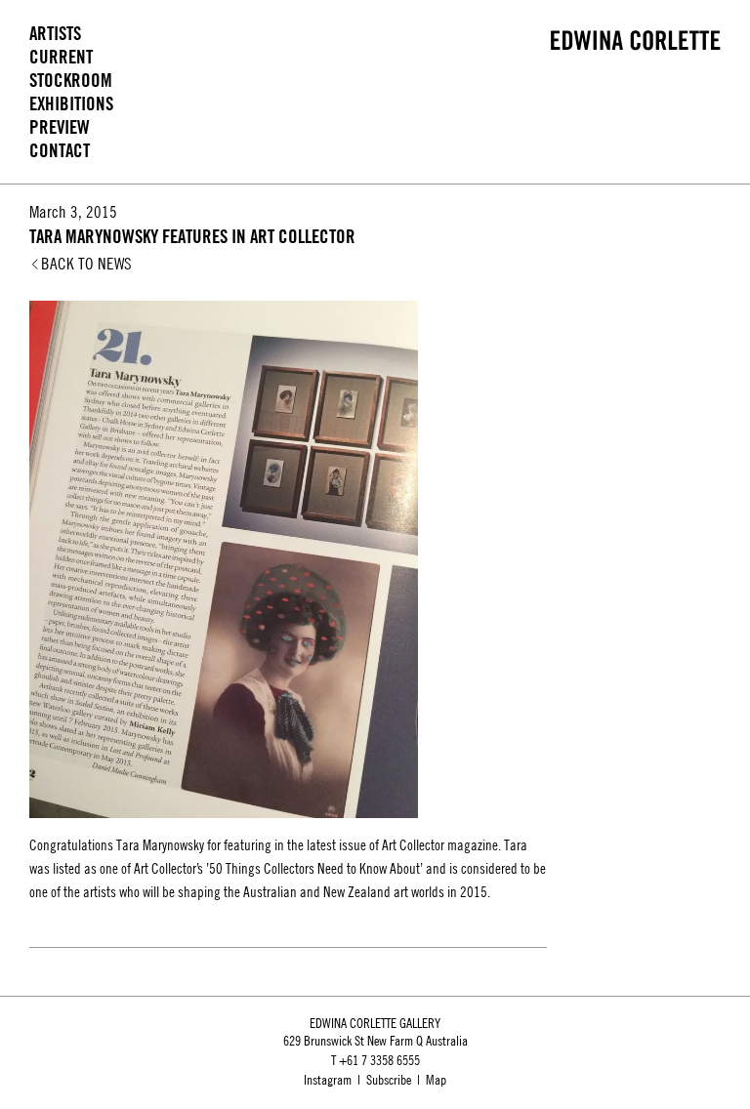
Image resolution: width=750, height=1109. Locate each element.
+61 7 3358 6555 (379, 1060)
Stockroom (70, 80)
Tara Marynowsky (160, 845)
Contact (59, 151)
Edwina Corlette (636, 40)
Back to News (86, 263)
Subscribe (388, 1080)
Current (61, 57)
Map (436, 1080)
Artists (55, 33)
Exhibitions (71, 104)
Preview (59, 127)
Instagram (328, 1080)
